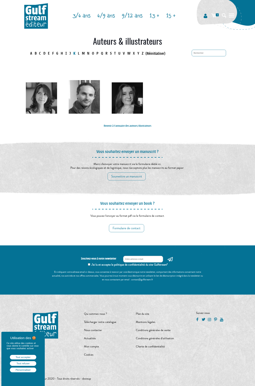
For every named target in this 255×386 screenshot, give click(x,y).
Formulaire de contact (127, 228)
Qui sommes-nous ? (95, 314)
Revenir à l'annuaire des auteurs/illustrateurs (127, 126)
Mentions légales (145, 322)
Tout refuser (23, 363)
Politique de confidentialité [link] (23, 377)
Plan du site (142, 314)
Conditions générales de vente (153, 330)
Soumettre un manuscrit (126, 176)
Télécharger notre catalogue (100, 322)
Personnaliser (23, 369)
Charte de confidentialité (150, 346)
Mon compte (91, 346)
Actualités (90, 338)
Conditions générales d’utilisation (155, 338)
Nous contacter (93, 330)
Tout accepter (23, 357)
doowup (86, 378)
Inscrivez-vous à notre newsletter (98, 258)
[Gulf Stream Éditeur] (36, 15)
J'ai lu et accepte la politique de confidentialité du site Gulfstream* (129, 264)
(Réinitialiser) (155, 53)
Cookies (88, 354)
